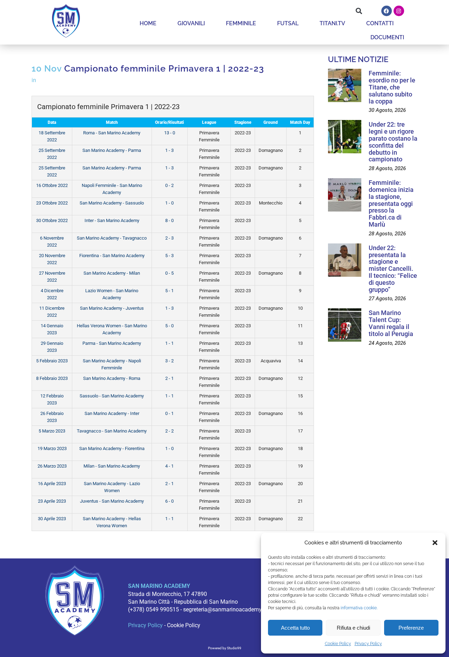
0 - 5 (169, 273)
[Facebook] (386, 11)
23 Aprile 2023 (52, 501)
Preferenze (411, 628)
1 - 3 (169, 150)
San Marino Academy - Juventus (112, 308)
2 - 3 (169, 238)
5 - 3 (169, 255)
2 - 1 (169, 378)
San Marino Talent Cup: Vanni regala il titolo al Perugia (391, 323)
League (209, 122)
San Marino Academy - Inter (112, 413)
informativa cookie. (359, 607)
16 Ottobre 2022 (52, 185)
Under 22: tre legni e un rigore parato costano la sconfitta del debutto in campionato (393, 142)
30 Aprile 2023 (52, 518)
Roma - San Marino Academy (111, 132)
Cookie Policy (338, 643)
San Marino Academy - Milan (111, 273)
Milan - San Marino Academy (111, 466)
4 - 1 (169, 466)
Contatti (380, 23)
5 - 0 (169, 325)
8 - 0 (169, 220)
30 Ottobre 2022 (52, 220)
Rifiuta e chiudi (353, 628)
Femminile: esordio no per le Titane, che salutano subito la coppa (392, 87)
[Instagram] (399, 11)
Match (112, 122)
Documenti (387, 37)
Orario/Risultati (169, 122)
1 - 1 (169, 343)
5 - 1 (169, 290)
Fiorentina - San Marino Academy (112, 255)
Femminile (241, 23)
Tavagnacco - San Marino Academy (112, 431)
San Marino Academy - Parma (111, 150)
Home (148, 23)
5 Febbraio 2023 (52, 360)
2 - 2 (169, 431)
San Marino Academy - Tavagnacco (112, 238)
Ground (270, 122)
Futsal (288, 23)
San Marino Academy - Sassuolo (112, 203)
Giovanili (191, 23)
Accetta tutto (295, 628)
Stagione (243, 122)
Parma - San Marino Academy (111, 343)
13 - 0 (169, 132)
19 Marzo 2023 (52, 448)
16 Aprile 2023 (52, 483)
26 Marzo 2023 (52, 466)
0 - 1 (169, 413)
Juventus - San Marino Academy (112, 501)
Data (52, 122)
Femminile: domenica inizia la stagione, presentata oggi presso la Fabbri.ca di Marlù (391, 203)
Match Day (300, 122)
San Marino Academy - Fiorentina (112, 448)
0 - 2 (169, 185)
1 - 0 (169, 203)
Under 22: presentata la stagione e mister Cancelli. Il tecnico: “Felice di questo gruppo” (393, 268)
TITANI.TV (332, 23)
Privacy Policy (368, 643)
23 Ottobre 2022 (52, 203)
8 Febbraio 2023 (52, 378)
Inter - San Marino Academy (112, 220)
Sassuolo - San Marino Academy (112, 395)
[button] (434, 542)
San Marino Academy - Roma (111, 378)
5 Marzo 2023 (52, 431)
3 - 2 (169, 360)
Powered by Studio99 (224, 648)
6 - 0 (169, 501)
